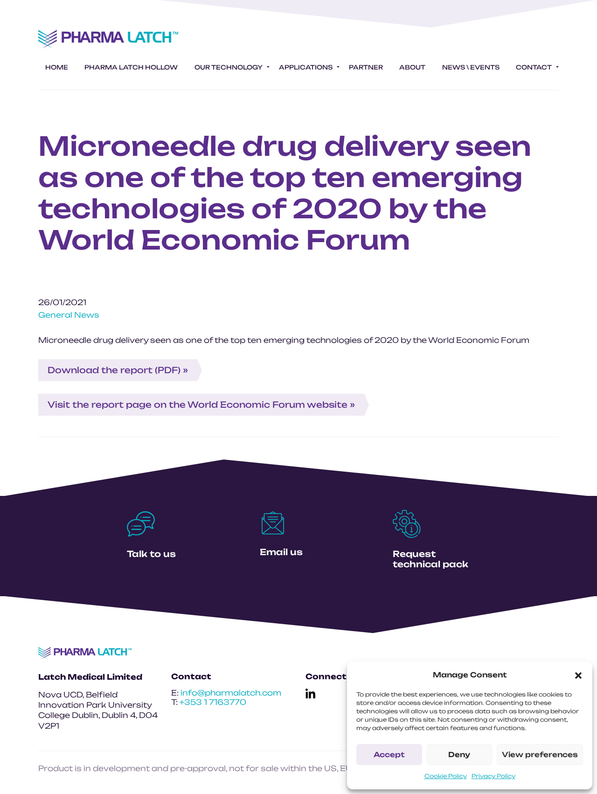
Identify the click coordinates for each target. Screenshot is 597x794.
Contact (534, 67)
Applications (306, 67)
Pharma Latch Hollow (131, 67)
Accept (389, 754)
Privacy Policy (493, 776)
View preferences (540, 754)
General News (68, 315)
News (471, 67)
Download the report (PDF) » (118, 370)
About (412, 67)
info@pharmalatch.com (230, 692)
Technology (228, 67)
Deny (459, 754)
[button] (578, 675)
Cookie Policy (445, 776)
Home (56, 67)
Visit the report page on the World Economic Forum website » (201, 404)
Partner (366, 67)
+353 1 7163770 (213, 702)
